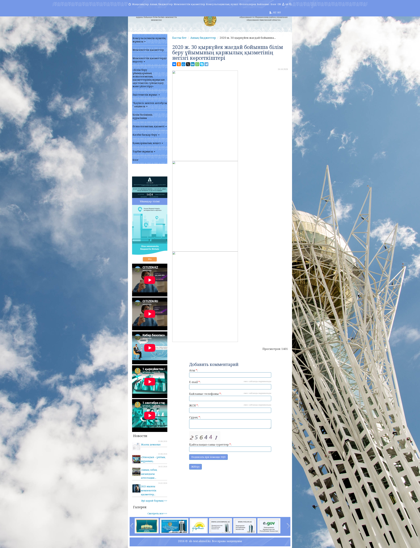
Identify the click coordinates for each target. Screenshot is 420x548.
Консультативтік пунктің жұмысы (149, 39)
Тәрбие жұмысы (143, 151)
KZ (274, 12)
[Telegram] (206, 64)
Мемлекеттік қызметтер (189, 4)
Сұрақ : (195, 417)
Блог (273, 4)
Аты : (193, 370)
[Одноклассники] (179, 64)
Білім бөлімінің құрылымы (142, 116)
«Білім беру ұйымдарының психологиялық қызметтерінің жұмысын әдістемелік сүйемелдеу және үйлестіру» (149, 78)
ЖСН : (230, 405)
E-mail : (230, 382)
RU (279, 12)
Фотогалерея (247, 4)
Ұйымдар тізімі (150, 201)
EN (279, 4)
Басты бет (179, 38)
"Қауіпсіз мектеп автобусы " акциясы (150, 104)
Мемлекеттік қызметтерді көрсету (150, 59)
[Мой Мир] (183, 64)
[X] (188, 64)
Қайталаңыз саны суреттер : (210, 444)
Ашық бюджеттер (161, 4)
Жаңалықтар (140, 4)
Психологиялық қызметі (149, 126)
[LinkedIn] (193, 64)
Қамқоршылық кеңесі (147, 143)
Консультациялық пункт (222, 4)
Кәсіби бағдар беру (145, 134)
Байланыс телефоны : (230, 394)
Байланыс (263, 4)
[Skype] (202, 64)
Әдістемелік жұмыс (145, 94)
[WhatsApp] (197, 64)
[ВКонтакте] (174, 64)
